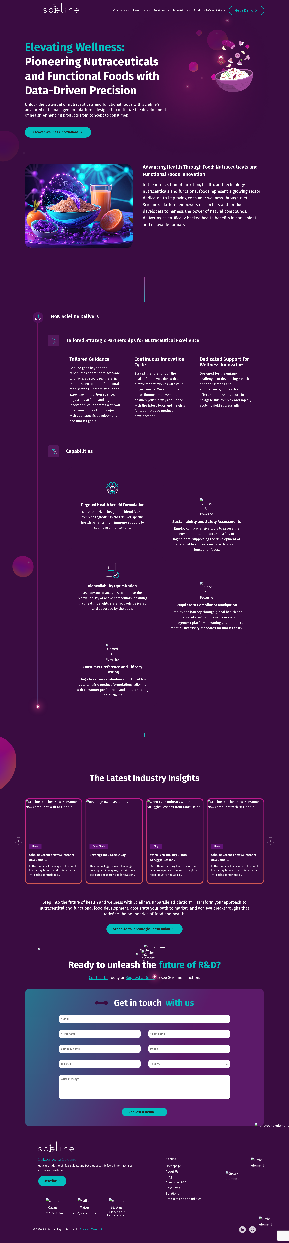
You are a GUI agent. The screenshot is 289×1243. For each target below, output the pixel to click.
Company (119, 10)
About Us (172, 1171)
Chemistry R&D (176, 1182)
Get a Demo (244, 10)
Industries (179, 10)
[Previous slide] (18, 841)
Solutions (159, 10)
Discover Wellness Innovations (55, 132)
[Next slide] (270, 841)
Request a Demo (140, 977)
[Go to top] (277, 1231)
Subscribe (49, 1181)
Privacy (84, 1229)
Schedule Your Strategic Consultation (141, 929)
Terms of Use (99, 1229)
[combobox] (189, 1064)
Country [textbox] (155, 1064)
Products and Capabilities (183, 1199)
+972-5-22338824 (52, 1213)
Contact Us (98, 977)
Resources (139, 10)
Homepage (173, 1166)
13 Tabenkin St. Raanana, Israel (116, 1213)
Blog (169, 1177)
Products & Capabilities (208, 10)
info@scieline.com (84, 1213)
